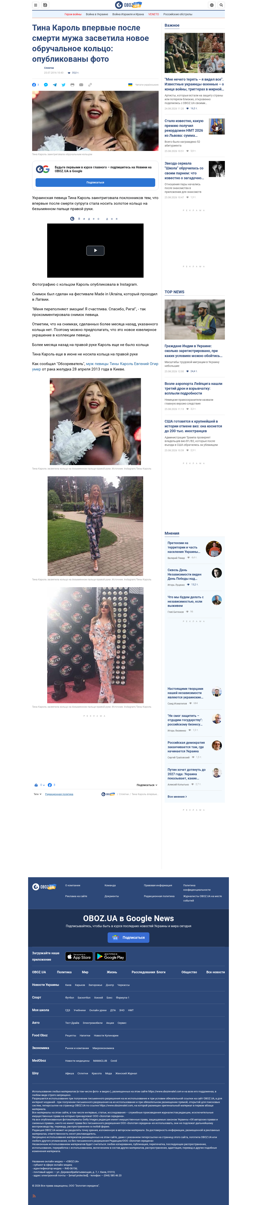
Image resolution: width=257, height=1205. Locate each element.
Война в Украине (97, 14)
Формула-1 (122, 997)
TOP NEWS (174, 291)
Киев (68, 984)
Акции (110, 1022)
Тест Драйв (72, 1022)
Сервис (122, 1022)
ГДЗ (67, 1010)
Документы (112, 896)
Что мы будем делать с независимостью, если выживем (186, 601)
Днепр (110, 984)
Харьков (80, 984)
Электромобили (93, 1022)
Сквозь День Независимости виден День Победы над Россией (184, 574)
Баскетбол (84, 997)
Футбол (69, 997)
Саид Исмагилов (177, 703)
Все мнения (176, 796)
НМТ (131, 1010)
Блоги (161, 972)
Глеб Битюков (176, 612)
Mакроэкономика (103, 1048)
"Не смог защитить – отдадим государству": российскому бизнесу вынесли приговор (185, 720)
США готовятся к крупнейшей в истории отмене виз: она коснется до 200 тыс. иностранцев (193, 426)
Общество (189, 972)
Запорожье (95, 984)
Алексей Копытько (178, 784)
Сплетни (49, 68)
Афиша (69, 1073)
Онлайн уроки (98, 1010)
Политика (64, 972)
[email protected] (78, 1175)
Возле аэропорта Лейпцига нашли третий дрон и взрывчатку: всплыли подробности (193, 388)
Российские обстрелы (177, 14)
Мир (85, 972)
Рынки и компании (77, 1048)
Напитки (85, 1035)
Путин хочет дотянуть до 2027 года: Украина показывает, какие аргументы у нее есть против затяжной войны (187, 774)
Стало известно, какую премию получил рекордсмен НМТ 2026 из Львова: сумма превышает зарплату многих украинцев (184, 128)
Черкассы (123, 984)
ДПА (113, 1010)
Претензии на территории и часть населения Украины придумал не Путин (183, 547)
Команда (110, 885)
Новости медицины (77, 1060)
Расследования (143, 972)
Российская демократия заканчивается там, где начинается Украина (186, 747)
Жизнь (112, 972)
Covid (114, 1060)
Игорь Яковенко (177, 730)
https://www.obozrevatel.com (165, 1091)
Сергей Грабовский (179, 757)
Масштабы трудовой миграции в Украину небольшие (192, 363)
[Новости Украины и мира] (108, 795)
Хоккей (98, 997)
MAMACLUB (100, 1060)
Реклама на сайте (76, 896)
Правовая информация (158, 885)
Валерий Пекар (176, 558)
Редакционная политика (59, 794)
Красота (97, 1073)
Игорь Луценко (176, 585)
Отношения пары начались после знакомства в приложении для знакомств (183, 188)
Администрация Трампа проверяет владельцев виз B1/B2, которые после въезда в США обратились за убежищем (191, 441)
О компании (72, 885)
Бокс (109, 997)
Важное (172, 25)
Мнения (172, 533)
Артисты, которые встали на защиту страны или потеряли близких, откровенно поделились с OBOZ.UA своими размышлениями (194, 99)
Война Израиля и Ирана (128, 14)
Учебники (80, 1010)
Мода (108, 1073)
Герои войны (73, 14)
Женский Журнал (126, 1073)
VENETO (153, 14)
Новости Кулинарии (106, 1035)
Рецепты (70, 1035)
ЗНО (121, 1010)
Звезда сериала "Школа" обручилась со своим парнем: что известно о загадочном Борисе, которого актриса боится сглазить (184, 170)
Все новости (215, 972)
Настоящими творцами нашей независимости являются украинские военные (185, 693)
